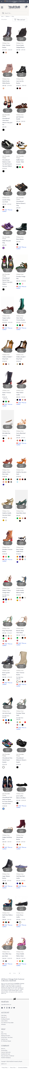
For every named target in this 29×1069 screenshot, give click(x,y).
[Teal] (17, 479)
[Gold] (3, 520)
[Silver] (9, 364)
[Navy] (20, 400)
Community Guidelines (22, 1067)
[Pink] (23, 284)
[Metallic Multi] (11, 636)
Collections (8, 16)
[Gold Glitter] (6, 636)
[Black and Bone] (17, 922)
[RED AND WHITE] (3, 602)
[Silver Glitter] (6, 961)
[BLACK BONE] (23, 557)
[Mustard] (6, 482)
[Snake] (3, 844)
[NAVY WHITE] (20, 557)
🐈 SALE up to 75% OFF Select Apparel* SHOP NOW (14, 1)
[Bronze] (3, 364)
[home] (14, 7)
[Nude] (17, 440)
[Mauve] (3, 482)
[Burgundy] (20, 88)
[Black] (3, 52)
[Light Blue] (25, 440)
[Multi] (3, 767)
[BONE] (20, 482)
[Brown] (20, 124)
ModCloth (11, 1061)
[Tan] (6, 52)
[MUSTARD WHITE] (17, 559)
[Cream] (20, 638)
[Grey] (11, 482)
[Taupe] (3, 88)
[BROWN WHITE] (23, 559)
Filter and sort (21, 20)
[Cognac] (23, 883)
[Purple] (3, 248)
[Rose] (17, 640)
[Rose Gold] (25, 400)
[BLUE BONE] (25, 559)
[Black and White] (3, 207)
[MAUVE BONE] (25, 557)
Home (2, 16)
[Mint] (9, 636)
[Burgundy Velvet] (9, 922)
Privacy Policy (4, 1067)
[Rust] (23, 325)
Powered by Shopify (18, 1061)
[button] (26, 7)
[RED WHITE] (20, 559)
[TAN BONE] (17, 557)
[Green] (20, 167)
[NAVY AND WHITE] (6, 599)
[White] (6, 438)
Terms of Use (12, 1067)
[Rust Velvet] (3, 479)
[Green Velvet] (6, 922)
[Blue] (6, 720)
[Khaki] (17, 364)
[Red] (23, 167)
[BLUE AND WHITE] (6, 602)
